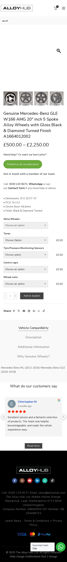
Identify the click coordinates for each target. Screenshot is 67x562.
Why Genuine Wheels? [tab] (33, 356)
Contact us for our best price (22, 164)
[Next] (63, 417)
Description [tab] (33, 337)
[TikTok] (52, 480)
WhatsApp (35, 184)
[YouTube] (29, 480)
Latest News (13, 520)
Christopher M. (27, 402)
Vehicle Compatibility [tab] (33, 328)
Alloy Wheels (11, 219)
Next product (62, 20)
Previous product (53, 20)
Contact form (16, 188)
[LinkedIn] (37, 480)
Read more (33, 445)
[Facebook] (14, 480)
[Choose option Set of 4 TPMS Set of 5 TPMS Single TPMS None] (29, 254)
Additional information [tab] (33, 347)
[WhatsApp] (44, 480)
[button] (59, 61)
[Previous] (4, 417)
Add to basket (32, 295)
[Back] (5, 20)
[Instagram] (22, 480)
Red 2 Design (49, 556)
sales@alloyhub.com (51, 492)
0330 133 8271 (18, 492)
